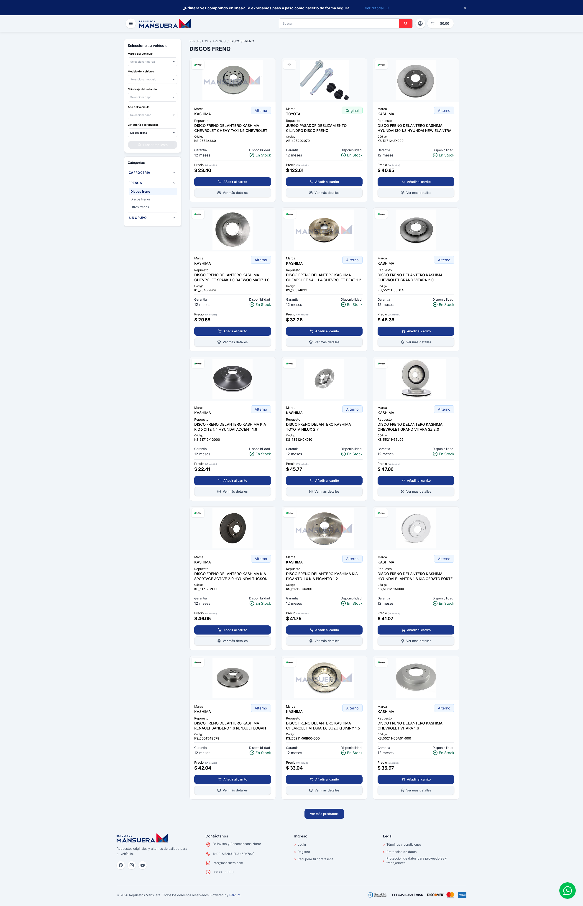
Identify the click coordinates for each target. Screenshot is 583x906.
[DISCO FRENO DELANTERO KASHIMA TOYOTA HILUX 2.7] (324, 379)
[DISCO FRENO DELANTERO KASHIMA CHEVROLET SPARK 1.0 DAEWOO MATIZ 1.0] (233, 229)
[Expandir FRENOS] (173, 183)
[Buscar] (405, 23)
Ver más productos (324, 814)
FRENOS (219, 41)
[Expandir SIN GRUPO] (173, 217)
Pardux (234, 895)
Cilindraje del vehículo (142, 89)
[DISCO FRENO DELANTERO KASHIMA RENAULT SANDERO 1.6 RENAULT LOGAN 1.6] (233, 678)
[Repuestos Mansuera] (142, 837)
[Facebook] (121, 865)
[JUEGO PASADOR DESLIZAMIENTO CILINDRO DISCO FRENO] (324, 80)
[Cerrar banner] (464, 8)
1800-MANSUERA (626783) (233, 854)
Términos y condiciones (402, 844)
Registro (302, 852)
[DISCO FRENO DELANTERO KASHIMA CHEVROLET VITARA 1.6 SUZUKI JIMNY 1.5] (324, 678)
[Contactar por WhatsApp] (567, 890)
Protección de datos (400, 852)
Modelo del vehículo (141, 71)
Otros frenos (139, 207)
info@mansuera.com (228, 863)
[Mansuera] (165, 23)
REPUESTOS (198, 41)
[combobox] (152, 61)
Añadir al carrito (235, 182)
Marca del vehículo (140, 53)
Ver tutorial (374, 8)
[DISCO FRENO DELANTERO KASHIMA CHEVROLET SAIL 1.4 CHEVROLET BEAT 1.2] (324, 229)
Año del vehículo (138, 107)
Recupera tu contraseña (313, 859)
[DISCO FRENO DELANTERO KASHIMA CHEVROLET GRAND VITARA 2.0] (416, 229)
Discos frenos (140, 199)
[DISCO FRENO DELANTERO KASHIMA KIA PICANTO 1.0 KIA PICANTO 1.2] (324, 528)
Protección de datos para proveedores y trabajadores (415, 860)
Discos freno (140, 191)
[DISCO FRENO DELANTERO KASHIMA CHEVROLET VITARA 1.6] (416, 678)
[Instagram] (132, 865)
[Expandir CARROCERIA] (173, 172)
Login (300, 844)
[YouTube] (142, 865)
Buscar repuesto (155, 145)
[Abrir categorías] (131, 23)
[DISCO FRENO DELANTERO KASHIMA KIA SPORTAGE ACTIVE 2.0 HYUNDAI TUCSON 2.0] (233, 528)
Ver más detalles (235, 193)
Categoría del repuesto (143, 124)
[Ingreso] (420, 23)
